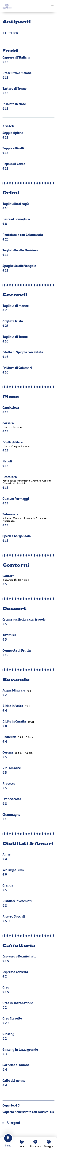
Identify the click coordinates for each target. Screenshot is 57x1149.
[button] (28, 1123)
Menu (8, 1146)
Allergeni (13, 1123)
